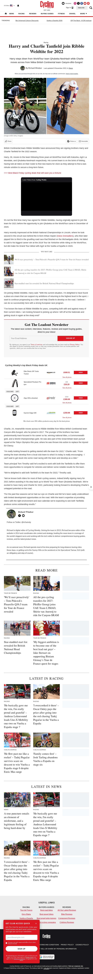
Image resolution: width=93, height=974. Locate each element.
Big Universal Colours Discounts (27, 20)
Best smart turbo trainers (46, 918)
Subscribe (81, 8)
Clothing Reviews (67, 922)
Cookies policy (82, 945)
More (82, 14)
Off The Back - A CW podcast (81, 20)
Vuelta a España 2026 (54, 20)
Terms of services (37, 344)
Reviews (32, 14)
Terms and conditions (49, 945)
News (11, 14)
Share (9, 141)
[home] (6, 14)
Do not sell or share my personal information (55, 949)
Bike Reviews (66, 914)
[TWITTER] (20, 515)
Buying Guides (47, 14)
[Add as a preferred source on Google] (46, 956)
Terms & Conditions (19, 959)
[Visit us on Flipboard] (88, 3)
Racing (21, 14)
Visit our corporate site (75, 966)
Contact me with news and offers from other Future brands (22, 943)
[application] (46, 196)
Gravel (72, 14)
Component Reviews (66, 918)
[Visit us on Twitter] (78, 3)
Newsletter (84, 141)
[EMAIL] (24, 515)
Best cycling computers (46, 922)
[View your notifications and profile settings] (18, 5)
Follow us (73, 141)
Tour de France (26, 910)
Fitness (61, 14)
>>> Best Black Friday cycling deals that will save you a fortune (32, 173)
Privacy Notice (75, 344)
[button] (46, 373)
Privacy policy (67, 945)
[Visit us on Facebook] (81, 3)
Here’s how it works (72, 73)
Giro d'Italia (26, 914)
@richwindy (26, 522)
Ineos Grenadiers (65, 236)
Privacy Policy (29, 957)
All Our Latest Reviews (67, 910)
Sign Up (21, 949)
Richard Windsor (35, 68)
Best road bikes (46, 910)
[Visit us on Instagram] (75, 3)
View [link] (81, 372)
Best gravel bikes (46, 914)
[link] (14, 372)
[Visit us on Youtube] (85, 3)
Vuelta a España (26, 918)
